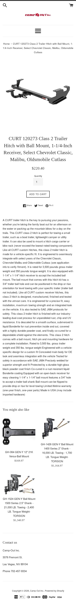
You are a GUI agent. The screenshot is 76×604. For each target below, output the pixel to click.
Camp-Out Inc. (37, 590)
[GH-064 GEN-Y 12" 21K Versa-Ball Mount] (19, 431)
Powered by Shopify (54, 590)
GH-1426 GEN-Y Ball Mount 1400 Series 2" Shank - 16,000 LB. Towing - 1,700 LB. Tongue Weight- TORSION (57, 452)
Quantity (38, 175)
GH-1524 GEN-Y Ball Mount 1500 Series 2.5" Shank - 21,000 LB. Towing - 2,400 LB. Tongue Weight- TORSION (19, 507)
